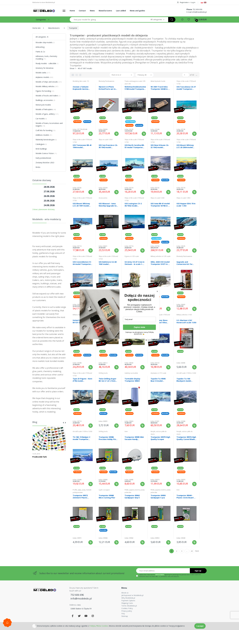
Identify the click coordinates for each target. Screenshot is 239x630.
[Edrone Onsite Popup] (119, 315)
